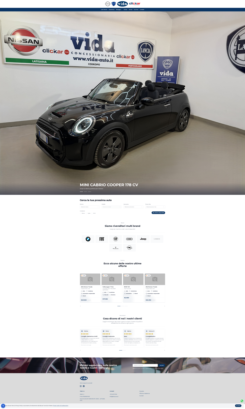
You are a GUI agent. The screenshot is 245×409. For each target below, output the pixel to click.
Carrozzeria (126, 204)
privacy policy (160, 368)
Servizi (130, 9)
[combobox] (90, 207)
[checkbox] (80, 213)
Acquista (141, 391)
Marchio (81, 204)
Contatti (142, 9)
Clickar (125, 9)
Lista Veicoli (104, 9)
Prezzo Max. (148, 204)
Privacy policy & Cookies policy (60, 405)
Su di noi (136, 9)
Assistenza (111, 9)
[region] (122, 290)
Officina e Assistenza (144, 393)
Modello (103, 204)
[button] (3, 406)
